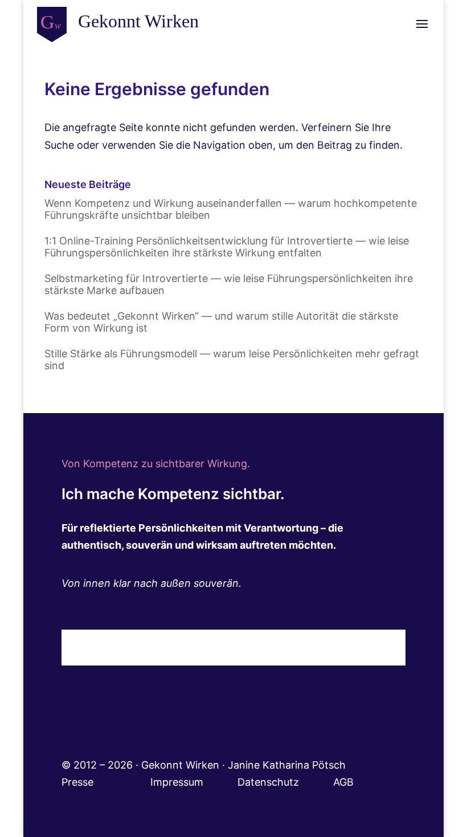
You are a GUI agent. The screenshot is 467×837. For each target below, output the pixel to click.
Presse (79, 782)
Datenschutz (285, 782)
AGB (343, 782)
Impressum (193, 782)
